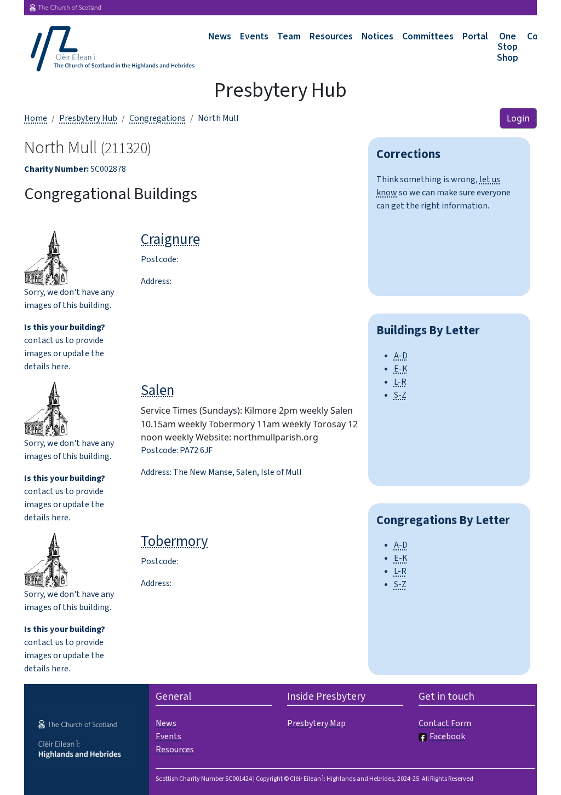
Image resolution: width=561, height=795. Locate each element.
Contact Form (445, 723)
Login (518, 118)
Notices (377, 36)
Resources (331, 36)
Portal (475, 36)
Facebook (447, 736)
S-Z (400, 395)
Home (35, 118)
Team (289, 36)
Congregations (157, 118)
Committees (428, 36)
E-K (401, 369)
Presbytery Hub (88, 118)
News (219, 36)
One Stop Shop (507, 47)
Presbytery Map (316, 723)
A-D (401, 356)
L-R (400, 382)
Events (254, 36)
